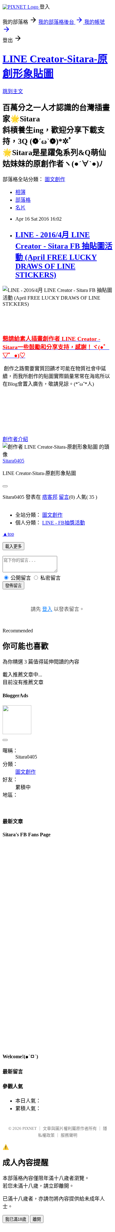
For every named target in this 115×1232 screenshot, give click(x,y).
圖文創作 (55, 179)
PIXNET (29, 1128)
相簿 (20, 192)
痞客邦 (49, 497)
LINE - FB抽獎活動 (63, 522)
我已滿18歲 (15, 1219)
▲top (8, 534)
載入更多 (13, 546)
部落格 (23, 200)
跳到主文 (13, 91)
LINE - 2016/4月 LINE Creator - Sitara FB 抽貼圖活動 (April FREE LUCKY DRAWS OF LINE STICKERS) (63, 255)
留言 (64, 497)
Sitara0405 (13, 460)
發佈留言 (13, 585)
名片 (20, 207)
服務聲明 (69, 1135)
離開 (37, 1219)
